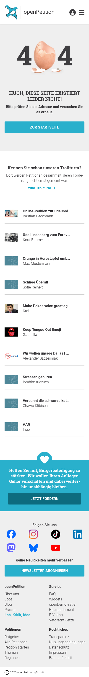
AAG (26, 424)
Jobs (9, 599)
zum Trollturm (39, 188)
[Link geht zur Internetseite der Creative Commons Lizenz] (7, 672)
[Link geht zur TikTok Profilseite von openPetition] (55, 534)
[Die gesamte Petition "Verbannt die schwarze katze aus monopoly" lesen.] (11, 405)
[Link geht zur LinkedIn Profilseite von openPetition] (77, 534)
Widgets (55, 599)
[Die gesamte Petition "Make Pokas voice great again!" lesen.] (11, 310)
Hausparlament (61, 609)
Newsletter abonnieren (44, 571)
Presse (10, 609)
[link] (82, 12)
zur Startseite (44, 127)
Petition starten (17, 647)
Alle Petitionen (16, 642)
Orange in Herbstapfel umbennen (50, 258)
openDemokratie (62, 604)
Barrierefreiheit (60, 658)
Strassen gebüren (37, 377)
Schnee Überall (35, 282)
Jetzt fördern (44, 499)
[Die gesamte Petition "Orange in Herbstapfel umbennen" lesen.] (11, 263)
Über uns (12, 594)
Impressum (58, 652)
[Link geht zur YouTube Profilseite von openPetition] (55, 548)
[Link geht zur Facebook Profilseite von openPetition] (11, 534)
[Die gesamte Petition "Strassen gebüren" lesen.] (11, 381)
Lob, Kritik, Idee (17, 615)
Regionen (12, 658)
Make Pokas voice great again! (48, 306)
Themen (11, 652)
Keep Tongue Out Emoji (42, 329)
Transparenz (59, 637)
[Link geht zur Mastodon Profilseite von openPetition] (11, 548)
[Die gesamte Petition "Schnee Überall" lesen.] (11, 286)
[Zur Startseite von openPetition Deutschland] (30, 12)
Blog (8, 604)
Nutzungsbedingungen (67, 642)
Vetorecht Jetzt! (61, 620)
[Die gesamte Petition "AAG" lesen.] (11, 429)
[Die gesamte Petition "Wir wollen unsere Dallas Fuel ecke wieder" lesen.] (11, 357)
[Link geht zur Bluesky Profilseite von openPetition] (33, 548)
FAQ (52, 594)
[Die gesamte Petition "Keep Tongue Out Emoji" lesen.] (11, 334)
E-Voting (56, 615)
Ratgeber (12, 637)
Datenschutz (59, 647)
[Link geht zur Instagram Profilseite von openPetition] (33, 534)
